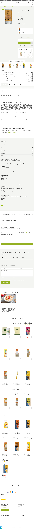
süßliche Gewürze (4, 132)
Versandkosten (15, 485)
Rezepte (19, 508)
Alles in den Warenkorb (12, 69)
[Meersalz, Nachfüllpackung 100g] (17, 331)
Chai (20, 122)
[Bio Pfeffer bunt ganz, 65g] (6, 375)
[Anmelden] (31, 2)
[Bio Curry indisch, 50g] (28, 446)
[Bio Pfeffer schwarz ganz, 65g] (17, 65)
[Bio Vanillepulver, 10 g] (28, 375)
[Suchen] (32, 4)
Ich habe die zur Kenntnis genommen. (13, 280)
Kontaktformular (3, 507)
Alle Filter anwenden (12, 132)
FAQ (19, 84)
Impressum (19, 527)
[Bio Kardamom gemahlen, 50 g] (23, 65)
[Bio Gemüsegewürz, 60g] (6, 353)
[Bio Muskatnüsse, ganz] (28, 424)
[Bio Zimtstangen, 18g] (17, 446)
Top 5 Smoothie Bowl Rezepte (8, 306)
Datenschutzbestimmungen (11, 280)
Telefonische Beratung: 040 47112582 (7, 0)
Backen (3, 130)
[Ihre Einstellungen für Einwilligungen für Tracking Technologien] (6, 528)
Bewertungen (12, 84)
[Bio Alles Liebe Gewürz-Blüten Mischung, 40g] (28, 331)
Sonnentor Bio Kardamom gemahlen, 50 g (9, 78)
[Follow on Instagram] (4, 512)
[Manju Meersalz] (6, 331)
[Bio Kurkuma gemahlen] (6, 468)
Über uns (19, 509)
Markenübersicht (3, 516)
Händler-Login (20, 505)
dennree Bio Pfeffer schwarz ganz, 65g (9, 76)
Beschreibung (4, 84)
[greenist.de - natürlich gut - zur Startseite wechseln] (17, 2)
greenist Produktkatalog (21, 504)
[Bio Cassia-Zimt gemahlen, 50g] (6, 446)
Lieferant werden (20, 506)
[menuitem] (31, 2)
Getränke (26, 122)
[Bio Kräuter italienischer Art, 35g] (28, 353)
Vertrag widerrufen (5, 509)
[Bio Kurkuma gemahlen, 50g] (10, 65)
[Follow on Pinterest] (2, 512)
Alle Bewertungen (17, 241)
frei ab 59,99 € (21, 0)
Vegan (21, 130)
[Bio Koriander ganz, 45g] (17, 353)
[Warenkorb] (32, 2)
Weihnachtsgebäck (15, 130)
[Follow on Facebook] (1, 512)
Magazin (19, 507)
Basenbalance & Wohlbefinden (22, 516)
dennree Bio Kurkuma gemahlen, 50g (8, 74)
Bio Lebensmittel (27, 130)
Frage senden (5, 282)
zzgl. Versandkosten (29, 37)
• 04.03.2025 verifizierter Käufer (26, 232)
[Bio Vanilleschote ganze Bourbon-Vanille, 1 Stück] (17, 375)
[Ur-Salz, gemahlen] (30, 65)
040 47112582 (5, 504)
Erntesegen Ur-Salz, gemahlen (7, 80)
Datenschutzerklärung (13, 527)
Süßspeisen (8, 130)
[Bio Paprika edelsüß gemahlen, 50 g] (17, 424)
